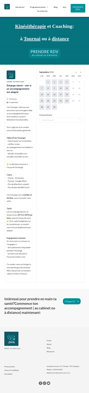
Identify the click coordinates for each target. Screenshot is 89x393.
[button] (48, 82)
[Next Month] (80, 72)
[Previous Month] (75, 72)
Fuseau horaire (45, 115)
